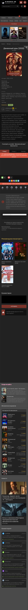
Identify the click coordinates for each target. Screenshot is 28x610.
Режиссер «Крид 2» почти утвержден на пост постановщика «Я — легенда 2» (13, 498)
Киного (3, 44)
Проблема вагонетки (10, 586)
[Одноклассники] (12, 181)
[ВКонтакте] (10, 181)
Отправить (14, 306)
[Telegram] (18, 181)
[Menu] (24, 2)
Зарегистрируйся (6, 183)
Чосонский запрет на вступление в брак (15, 567)
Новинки (17, 17)
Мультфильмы (4, 20)
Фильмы (10, 17)
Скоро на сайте (6, 384)
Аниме (16, 20)
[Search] (17, 6)
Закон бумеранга (9, 539)
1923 (5, 548)
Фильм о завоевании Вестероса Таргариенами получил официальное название (13, 519)
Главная (3, 17)
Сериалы (24, 17)
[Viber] (14, 181)
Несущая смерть (9, 558)
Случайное (14, 24)
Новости (25, 20)
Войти (21, 2)
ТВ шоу (11, 20)
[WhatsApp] (16, 181)
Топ (20, 20)
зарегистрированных (9, 154)
